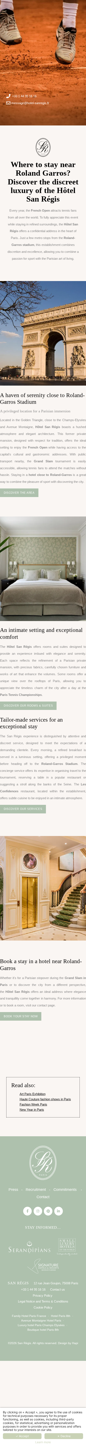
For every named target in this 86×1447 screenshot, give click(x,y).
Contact (43, 1197)
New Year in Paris (32, 1109)
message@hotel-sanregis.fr (30, 103)
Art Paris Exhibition (33, 1094)
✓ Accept (22, 1436)
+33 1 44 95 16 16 (24, 96)
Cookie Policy (43, 1307)
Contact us (57, 1289)
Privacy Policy (42, 1295)
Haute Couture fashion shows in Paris (45, 1099)
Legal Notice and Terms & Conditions (43, 1301)
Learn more (43, 1442)
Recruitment (36, 1190)
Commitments (65, 1190)
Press (13, 1190)
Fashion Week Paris (33, 1104)
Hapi (75, 1343)
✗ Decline (64, 1436)
